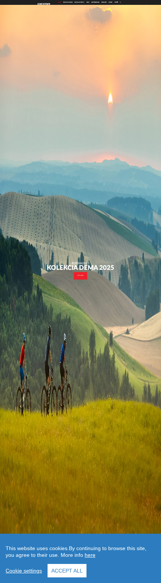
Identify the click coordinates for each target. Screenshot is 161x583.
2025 (59, 2)
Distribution (95, 2)
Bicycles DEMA (68, 2)
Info (87, 2)
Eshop (110, 2)
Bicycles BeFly (79, 2)
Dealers (104, 2)
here (90, 555)
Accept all (67, 571)
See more (80, 275)
